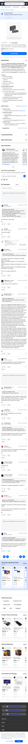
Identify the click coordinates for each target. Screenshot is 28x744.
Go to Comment (6, 164)
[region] (14, 738)
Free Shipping (17, 604)
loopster (6, 228)
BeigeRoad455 (7, 294)
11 (15, 667)
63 (4, 637)
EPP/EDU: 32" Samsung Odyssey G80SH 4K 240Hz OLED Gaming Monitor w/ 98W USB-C (6, 578)
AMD (4, 608)
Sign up (5, 193)
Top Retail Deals (16, 7)
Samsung (4, 584)
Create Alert (9, 17)
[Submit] (2, 188)
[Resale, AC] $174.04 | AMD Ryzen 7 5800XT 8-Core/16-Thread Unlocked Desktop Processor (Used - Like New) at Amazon (18, 658)
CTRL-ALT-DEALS (8, 462)
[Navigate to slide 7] (17, 38)
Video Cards (6, 604)
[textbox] (12, 176)
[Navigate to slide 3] (12, 38)
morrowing (6, 249)
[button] (6, 42)
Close (18, 741)
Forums (7, 9)
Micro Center (4, 664)
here (24, 120)
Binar (5, 358)
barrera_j (6, 446)
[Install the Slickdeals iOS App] (14, 714)
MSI (11, 608)
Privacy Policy (4, 737)
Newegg (3, 63)
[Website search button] (23, 3)
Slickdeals (3, 9)
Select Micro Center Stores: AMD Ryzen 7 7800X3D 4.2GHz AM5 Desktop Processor (7, 658)
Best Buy (4, 635)
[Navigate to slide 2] (11, 38)
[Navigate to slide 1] (10, 38)
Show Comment (22, 244)
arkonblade (7, 409)
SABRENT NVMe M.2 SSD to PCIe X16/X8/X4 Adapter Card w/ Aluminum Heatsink (18, 628)
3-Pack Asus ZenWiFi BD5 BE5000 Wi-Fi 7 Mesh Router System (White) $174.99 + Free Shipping (17, 687)
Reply (9, 224)
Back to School (8, 7)
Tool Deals (23, 7)
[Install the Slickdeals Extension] (14, 706)
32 (15, 637)
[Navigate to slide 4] (14, 38)
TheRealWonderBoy (10, 149)
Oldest (17, 184)
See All (24, 563)
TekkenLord (7, 280)
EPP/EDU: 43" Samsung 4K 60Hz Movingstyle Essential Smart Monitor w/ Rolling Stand (18, 578)
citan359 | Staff (24, 106)
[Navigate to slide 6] (16, 38)
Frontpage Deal (21, 110)
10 (15, 696)
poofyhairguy (7, 423)
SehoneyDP (24, 128)
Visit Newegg (14, 53)
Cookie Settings (9, 741)
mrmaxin (6, 205)
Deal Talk (12, 9)
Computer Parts (17, 601)
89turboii (7, 241)
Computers (6, 601)
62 (4, 667)
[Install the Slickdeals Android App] (14, 710)
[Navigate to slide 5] (15, 38)
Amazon (15, 635)
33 (4, 42)
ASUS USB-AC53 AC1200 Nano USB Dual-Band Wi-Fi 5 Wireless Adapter (6, 628)
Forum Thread (16, 123)
